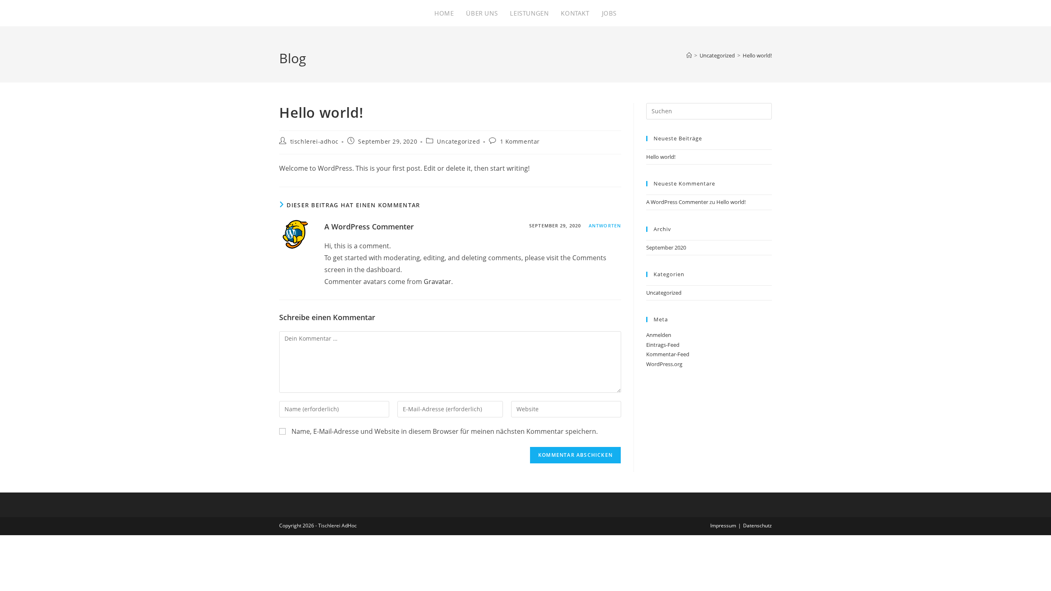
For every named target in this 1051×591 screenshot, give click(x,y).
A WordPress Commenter (369, 226)
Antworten (605, 225)
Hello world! (757, 55)
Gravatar (437, 281)
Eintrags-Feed (662, 344)
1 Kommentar (520, 141)
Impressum (723, 525)
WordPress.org (664, 364)
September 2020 (666, 247)
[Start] (689, 55)
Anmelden (658, 335)
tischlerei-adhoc (314, 141)
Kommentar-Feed (667, 354)
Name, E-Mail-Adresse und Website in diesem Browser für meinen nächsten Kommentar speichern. (444, 431)
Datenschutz (757, 525)
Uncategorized (458, 141)
